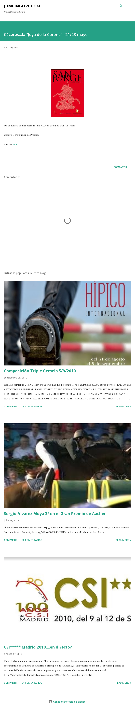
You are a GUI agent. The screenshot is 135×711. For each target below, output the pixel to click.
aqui (15, 144)
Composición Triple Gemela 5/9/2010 (40, 370)
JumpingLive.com (22, 6)
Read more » (123, 406)
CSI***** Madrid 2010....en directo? (38, 647)
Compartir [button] (120, 167)
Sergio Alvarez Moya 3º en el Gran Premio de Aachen (55, 513)
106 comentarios (31, 406)
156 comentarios (31, 540)
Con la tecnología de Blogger (69, 701)
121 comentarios (31, 682)
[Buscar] (121, 6)
